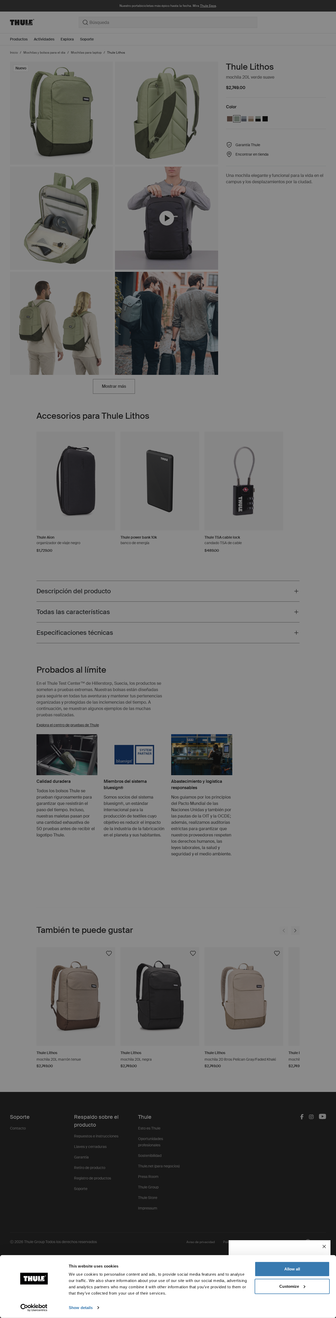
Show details (81, 1307)
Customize (289, 1286)
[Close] (324, 1246)
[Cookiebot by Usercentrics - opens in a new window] (34, 1308)
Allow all (292, 1269)
